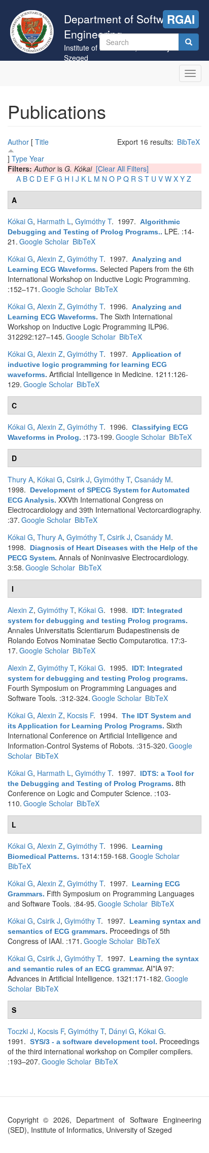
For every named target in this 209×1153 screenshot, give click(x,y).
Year (36, 158)
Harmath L (54, 221)
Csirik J (78, 479)
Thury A (20, 479)
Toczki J (20, 1031)
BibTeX (188, 142)
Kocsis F (80, 715)
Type (19, 158)
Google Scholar (44, 241)
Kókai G (20, 221)
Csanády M (152, 479)
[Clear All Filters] (122, 168)
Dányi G (121, 1031)
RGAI (181, 19)
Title (42, 142)
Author (18, 142)
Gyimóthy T (93, 221)
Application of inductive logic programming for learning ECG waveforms (94, 364)
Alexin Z (50, 259)
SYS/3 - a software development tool (92, 1042)
